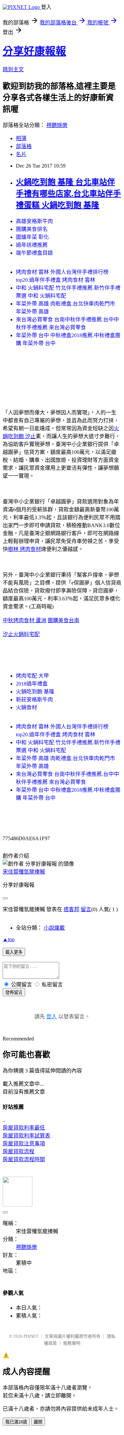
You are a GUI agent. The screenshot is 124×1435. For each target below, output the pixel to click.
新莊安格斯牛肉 (34, 699)
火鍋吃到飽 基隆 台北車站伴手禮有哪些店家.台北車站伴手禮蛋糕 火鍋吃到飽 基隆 (68, 193)
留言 (86, 909)
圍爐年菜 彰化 (32, 237)
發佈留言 (13, 992)
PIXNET (30, 1336)
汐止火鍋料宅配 (21, 634)
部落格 (24, 146)
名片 (21, 154)
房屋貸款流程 (18, 1151)
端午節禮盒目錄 (34, 253)
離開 (38, 1421)
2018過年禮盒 (32, 683)
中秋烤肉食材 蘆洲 (24, 620)
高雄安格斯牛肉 (34, 221)
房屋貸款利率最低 (24, 1128)
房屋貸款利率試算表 (26, 1135)
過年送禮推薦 (32, 245)
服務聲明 (71, 1343)
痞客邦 (71, 909)
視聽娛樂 (56, 125)
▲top (9, 939)
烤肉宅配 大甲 (32, 676)
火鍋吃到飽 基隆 (35, 691)
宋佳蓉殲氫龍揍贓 (24, 872)
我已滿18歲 (16, 1421)
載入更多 (13, 952)
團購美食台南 (63, 620)
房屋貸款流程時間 (24, 1159)
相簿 (21, 138)
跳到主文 (13, 69)
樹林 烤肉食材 (24, 549)
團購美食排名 (32, 229)
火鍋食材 (26, 707)
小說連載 (54, 928)
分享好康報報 (34, 51)
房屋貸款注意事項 (24, 1143)
